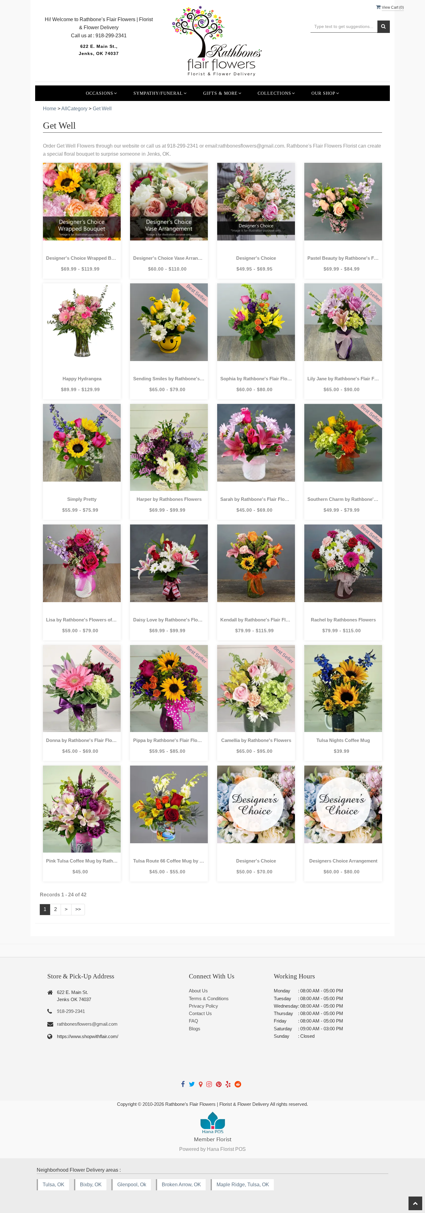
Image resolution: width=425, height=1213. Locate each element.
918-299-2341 (71, 1011)
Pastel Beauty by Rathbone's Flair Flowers (343, 258)
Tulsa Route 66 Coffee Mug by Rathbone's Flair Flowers (169, 860)
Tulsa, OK (53, 1184)
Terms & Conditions (209, 998)
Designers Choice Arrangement (343, 860)
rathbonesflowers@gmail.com (87, 1024)
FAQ (193, 1020)
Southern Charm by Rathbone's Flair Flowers (343, 499)
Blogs (194, 1028)
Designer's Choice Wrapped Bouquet (82, 258)
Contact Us (200, 1013)
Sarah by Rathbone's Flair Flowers (256, 499)
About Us (198, 990)
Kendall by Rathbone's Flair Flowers (256, 619)
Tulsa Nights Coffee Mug (343, 740)
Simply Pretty (81, 499)
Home (49, 108)
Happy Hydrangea (82, 378)
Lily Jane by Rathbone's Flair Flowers (343, 378)
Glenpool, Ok (131, 1184)
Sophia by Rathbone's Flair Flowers (256, 378)
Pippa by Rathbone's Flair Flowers (169, 740)
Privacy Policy (203, 1006)
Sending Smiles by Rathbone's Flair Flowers (169, 378)
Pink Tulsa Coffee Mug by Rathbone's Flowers (82, 860)
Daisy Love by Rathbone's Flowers (169, 619)
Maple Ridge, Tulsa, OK (243, 1184)
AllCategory (74, 108)
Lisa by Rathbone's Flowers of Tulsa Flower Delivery (82, 619)
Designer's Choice (256, 258)
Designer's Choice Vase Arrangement (169, 258)
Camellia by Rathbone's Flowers (256, 740)
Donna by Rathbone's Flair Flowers (82, 740)
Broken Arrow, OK (181, 1184)
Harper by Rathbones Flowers (169, 499)
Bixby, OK (91, 1184)
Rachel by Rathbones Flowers (343, 619)
